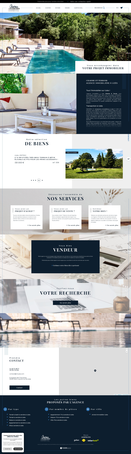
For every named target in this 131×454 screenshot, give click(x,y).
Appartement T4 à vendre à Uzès (62, 415)
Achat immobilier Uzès (100, 415)
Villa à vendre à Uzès (16, 425)
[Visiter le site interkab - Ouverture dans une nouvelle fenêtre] (93, 440)
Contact (128, 137)
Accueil (38, 8)
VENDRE (67, 8)
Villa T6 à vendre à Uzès (58, 420)
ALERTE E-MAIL (78, 8)
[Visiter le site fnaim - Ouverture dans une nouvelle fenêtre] (84, 440)
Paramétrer (7, 449)
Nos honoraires (62, 444)
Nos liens (82, 444)
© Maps (119, 394)
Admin (79, 444)
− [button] (126, 351)
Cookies (91, 444)
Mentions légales (74, 444)
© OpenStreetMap (125, 394)
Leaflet (115, 394)
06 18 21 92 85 (14, 370)
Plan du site (68, 444)
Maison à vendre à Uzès (17, 420)
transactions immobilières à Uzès (104, 109)
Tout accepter (18, 449)
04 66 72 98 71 (14, 369)
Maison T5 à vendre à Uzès (59, 417)
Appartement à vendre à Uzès (19, 423)
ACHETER (48, 8)
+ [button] (126, 349)
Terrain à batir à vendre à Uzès (19, 415)
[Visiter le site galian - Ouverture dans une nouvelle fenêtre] (76, 440)
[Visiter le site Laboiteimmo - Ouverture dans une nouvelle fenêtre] (65, 449)
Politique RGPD (87, 444)
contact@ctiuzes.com (16, 374)
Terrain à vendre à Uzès (17, 417)
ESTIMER (57, 8)
